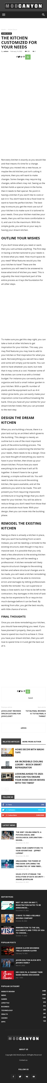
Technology (7, 1010)
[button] (43, 14)
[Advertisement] (24, 22)
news (3, 995)
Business (5, 1006)
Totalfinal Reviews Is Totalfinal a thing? (36, 713)
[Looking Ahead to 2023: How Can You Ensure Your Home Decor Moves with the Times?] (7, 776)
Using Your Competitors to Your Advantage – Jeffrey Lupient (29, 850)
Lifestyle (5, 1003)
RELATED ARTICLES (11, 741)
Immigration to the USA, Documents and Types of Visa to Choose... (30, 930)
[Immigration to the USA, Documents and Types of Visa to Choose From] (7, 930)
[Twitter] (20, 1076)
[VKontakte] (26, 1076)
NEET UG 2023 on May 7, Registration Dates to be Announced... (28, 905)
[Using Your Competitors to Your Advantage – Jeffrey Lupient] (7, 853)
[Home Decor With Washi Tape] (7, 752)
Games (4, 999)
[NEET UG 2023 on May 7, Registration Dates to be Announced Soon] (7, 905)
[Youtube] (33, 1076)
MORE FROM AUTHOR (31, 741)
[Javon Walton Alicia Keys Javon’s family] (7, 963)
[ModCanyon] (23, 6)
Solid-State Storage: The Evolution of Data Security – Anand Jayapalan (30, 877)
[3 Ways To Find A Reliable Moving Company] (7, 918)
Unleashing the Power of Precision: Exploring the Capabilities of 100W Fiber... (29, 863)
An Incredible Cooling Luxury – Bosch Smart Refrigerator (29, 764)
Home (3, 29)
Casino (4, 1018)
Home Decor (12, 29)
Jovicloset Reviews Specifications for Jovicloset (11, 713)
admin (6, 51)
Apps (3, 1022)
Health (4, 1014)
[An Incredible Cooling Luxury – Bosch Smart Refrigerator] (7, 764)
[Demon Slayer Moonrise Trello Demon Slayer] (7, 951)
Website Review (8, 991)
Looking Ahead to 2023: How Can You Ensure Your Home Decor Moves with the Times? (30, 778)
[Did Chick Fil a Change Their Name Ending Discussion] (7, 975)
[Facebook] (13, 1076)
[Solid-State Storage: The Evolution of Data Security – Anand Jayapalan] (7, 879)
